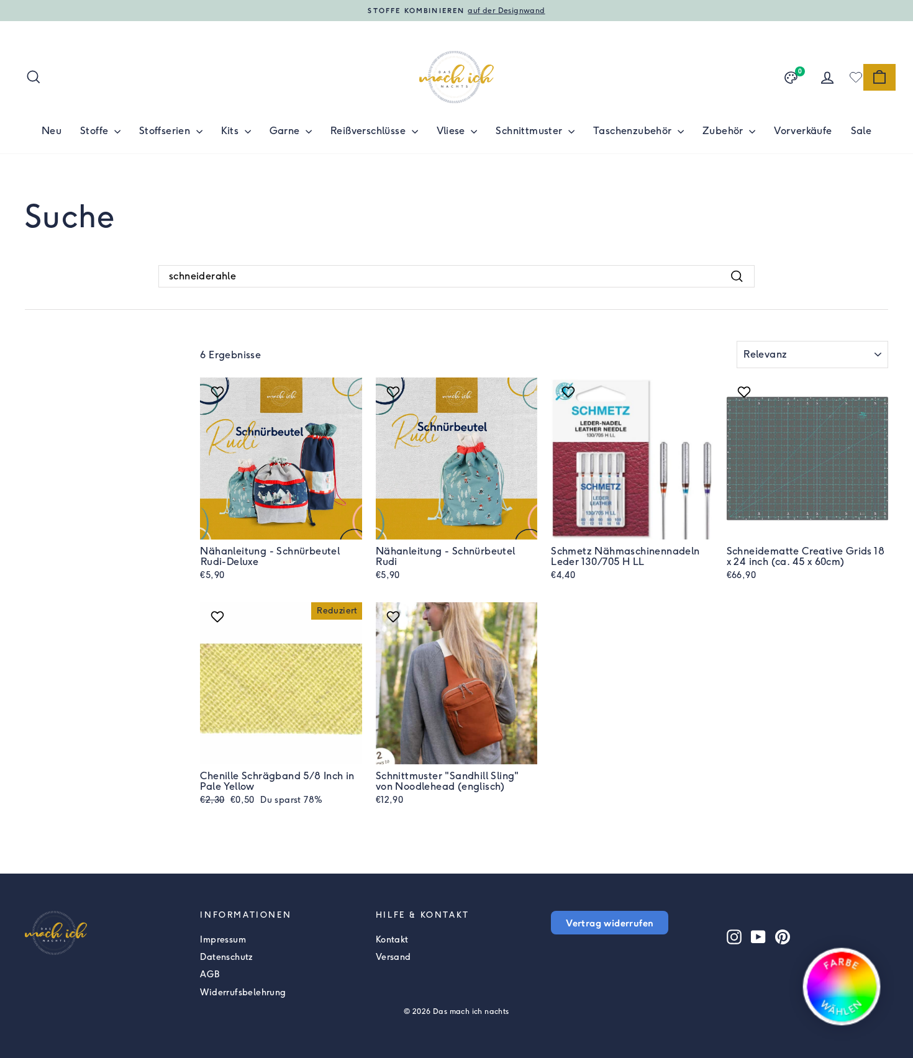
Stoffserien (166, 131)
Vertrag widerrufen (609, 922)
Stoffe (95, 131)
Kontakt (392, 939)
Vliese (452, 131)
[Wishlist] (855, 77)
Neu (51, 131)
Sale (861, 131)
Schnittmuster (530, 131)
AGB (209, 974)
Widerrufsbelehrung (243, 992)
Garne (286, 131)
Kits (231, 131)
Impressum (223, 939)
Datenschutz (226, 957)
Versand (393, 957)
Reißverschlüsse (369, 131)
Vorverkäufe (803, 131)
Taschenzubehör (634, 131)
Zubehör (724, 131)
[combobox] (456, 276)
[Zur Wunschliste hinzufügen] (219, 392)
